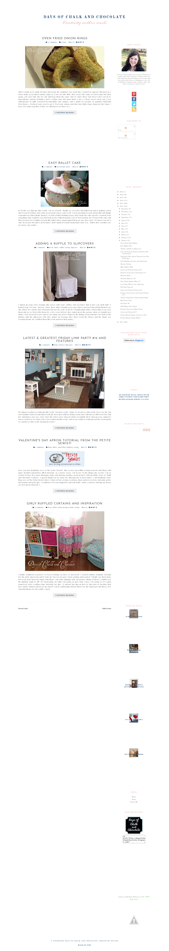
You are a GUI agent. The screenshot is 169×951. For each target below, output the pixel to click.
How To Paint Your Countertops (134, 651)
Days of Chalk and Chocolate (84, 17)
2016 (122, 195)
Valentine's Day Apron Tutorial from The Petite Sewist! (65, 442)
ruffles (62, 247)
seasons (129, 399)
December (125, 209)
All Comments (123, 138)
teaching (145, 399)
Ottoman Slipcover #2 (128, 278)
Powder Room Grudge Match (130, 318)
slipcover (74, 247)
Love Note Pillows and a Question (132, 284)
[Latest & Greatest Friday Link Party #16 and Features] (64, 379)
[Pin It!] (80, 42)
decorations (61, 167)
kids (71, 507)
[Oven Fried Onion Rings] (64, 67)
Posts (119, 130)
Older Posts (106, 608)
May (123, 229)
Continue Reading (64, 113)
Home (134, 797)
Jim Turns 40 (125, 303)
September (125, 217)
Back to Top (84, 945)
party (68, 167)
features (62, 345)
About (134, 799)
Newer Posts (23, 608)
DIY (120, 395)
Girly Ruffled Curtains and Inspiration (65, 503)
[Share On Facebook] (77, 42)
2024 (122, 192)
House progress (63, 507)
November (125, 212)
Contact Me (134, 802)
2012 (122, 206)
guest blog (61, 447)
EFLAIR (114, 941)
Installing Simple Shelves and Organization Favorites (134, 686)
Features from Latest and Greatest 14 (133, 273)
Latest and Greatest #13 (129, 312)
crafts (140, 395)
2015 (122, 197)
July (123, 223)
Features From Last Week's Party (132, 309)
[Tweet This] (79, 42)
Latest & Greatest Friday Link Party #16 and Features (64, 340)
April (123, 232)
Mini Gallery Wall (127, 267)
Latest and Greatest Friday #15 (131, 270)
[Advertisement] (64, 142)
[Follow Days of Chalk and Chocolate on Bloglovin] (134, 340)
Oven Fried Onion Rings (65, 38)
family (122, 397)
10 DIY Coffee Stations (134, 617)
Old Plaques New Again (129, 306)
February (124, 237)
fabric (56, 247)
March (123, 235)
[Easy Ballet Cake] (64, 188)
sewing (67, 247)
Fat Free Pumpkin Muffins (134, 754)
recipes (63, 42)
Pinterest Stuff (126, 275)
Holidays (69, 447)
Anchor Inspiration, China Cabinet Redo (134, 297)
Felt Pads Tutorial (127, 287)
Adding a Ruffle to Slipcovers (65, 243)
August (124, 220)
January (124, 240)
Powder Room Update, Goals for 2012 (134, 315)
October (124, 214)
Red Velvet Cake (126, 300)
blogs (56, 345)
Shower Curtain (126, 264)
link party (69, 345)
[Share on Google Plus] (82, 42)
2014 (122, 200)
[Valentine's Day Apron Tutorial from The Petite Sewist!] (64, 459)
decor (51, 247)
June (123, 226)
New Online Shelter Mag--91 (130, 281)
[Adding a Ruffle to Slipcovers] (64, 276)
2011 (122, 322)
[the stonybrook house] (134, 919)
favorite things (132, 397)
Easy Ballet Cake (64, 163)
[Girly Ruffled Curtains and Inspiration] (64, 541)
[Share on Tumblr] (83, 42)
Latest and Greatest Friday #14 (131, 290)
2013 (122, 203)
